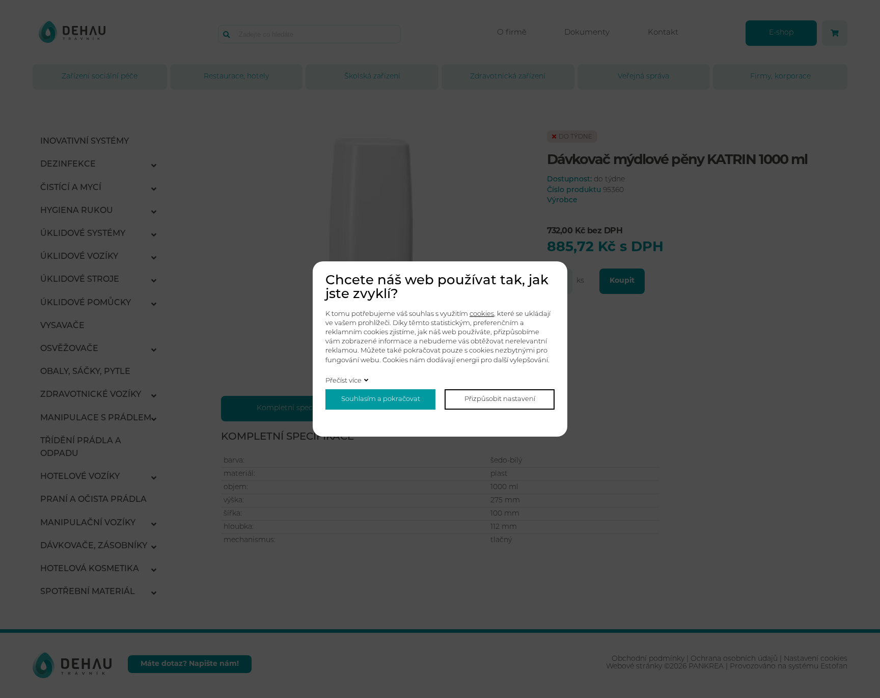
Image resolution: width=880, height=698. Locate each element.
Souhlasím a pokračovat (380, 399)
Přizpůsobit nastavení (499, 399)
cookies (482, 314)
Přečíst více (343, 381)
